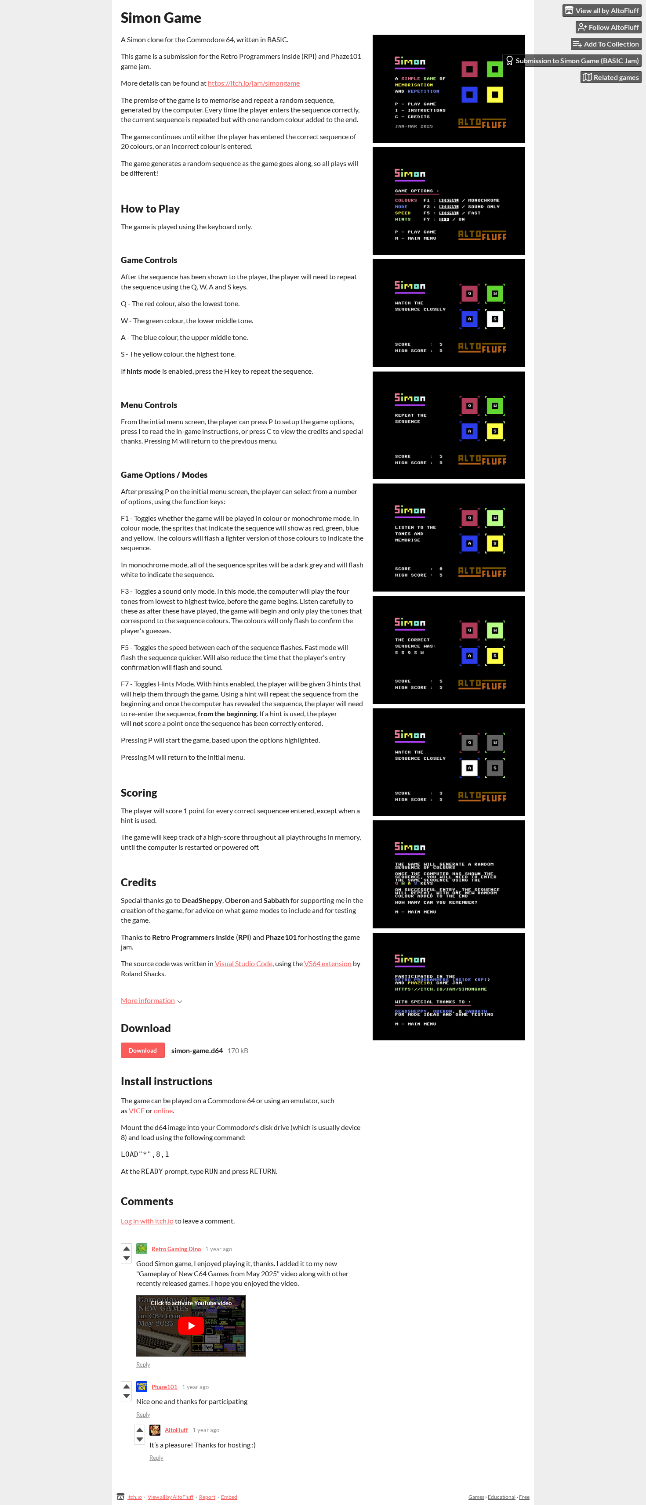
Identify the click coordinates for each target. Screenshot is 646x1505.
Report (207, 1497)
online (163, 1110)
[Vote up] (126, 1248)
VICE (137, 1110)
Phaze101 (165, 1386)
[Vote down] (126, 1258)
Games (476, 1497)
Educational (501, 1497)
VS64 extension (328, 963)
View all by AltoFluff (170, 1497)
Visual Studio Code (243, 963)
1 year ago (218, 1248)
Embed (229, 1497)
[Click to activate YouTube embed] (191, 1326)
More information (148, 1000)
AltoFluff (176, 1429)
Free (524, 1497)
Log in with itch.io (147, 1220)
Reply (143, 1364)
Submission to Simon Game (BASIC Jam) (577, 60)
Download (143, 1050)
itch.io (134, 1497)
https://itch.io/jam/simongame (254, 83)
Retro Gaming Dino (176, 1248)
